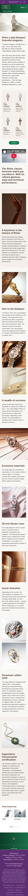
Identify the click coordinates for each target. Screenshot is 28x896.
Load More (14, 142)
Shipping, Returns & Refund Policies (15, 892)
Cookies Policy (18, 890)
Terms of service (9, 894)
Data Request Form (20, 885)
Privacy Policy (11, 890)
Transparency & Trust (8, 887)
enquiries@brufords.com (16, 863)
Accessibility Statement (20, 887)
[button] (3, 2)
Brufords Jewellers (11, 885)
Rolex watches (8, 11)
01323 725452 (17, 865)
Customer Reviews (19, 894)
